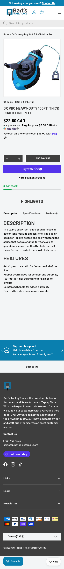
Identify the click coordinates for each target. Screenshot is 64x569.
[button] (41, 12)
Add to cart (43, 158)
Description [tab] (10, 213)
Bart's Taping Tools (18, 548)
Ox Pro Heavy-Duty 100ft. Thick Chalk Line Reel (32, 34)
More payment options (32, 177)
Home (6, 34)
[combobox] (32, 23)
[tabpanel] (32, 256)
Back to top (32, 366)
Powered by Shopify (37, 548)
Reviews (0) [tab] (53, 213)
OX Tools (8, 101)
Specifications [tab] (31, 213)
